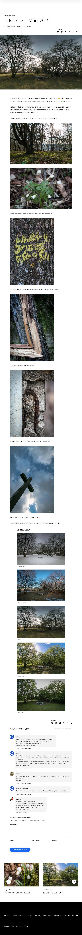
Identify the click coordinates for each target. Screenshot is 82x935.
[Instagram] (65, 915)
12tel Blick (7, 15)
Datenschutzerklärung (22, 926)
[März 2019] (41, 622)
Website (54, 840)
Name (12, 840)
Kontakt (29, 915)
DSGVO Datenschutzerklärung (51, 915)
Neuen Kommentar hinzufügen (63, 729)
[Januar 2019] (41, 548)
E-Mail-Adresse (35, 840)
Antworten (28, 748)
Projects (12, 15)
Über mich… (7, 915)
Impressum (37, 915)
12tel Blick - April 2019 (53, 892)
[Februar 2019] (41, 585)
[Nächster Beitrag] (60, 874)
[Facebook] (61, 915)
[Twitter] (69, 915)
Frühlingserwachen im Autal (17, 892)
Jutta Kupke (19, 799)
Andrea (18, 736)
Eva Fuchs (56, 523)
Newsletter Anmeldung (19, 915)
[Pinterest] (73, 915)
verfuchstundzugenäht (22, 788)
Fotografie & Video (8, 890)
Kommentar (13, 824)
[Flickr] (77, 915)
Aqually (18, 773)
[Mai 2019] (41, 695)
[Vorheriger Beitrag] (21, 874)
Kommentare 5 (17, 26)
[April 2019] (41, 658)
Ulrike (17, 753)
